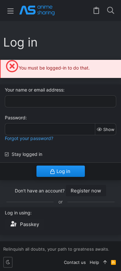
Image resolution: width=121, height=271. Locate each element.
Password (15, 117)
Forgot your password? (29, 138)
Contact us (75, 262)
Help (94, 262)
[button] (10, 10)
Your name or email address (34, 89)
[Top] (105, 262)
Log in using (17, 212)
